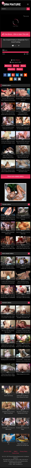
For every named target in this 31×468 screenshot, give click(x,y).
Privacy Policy (23, 451)
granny (20, 69)
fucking (16, 65)
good (24, 65)
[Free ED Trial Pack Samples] (15, 200)
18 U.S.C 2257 (7, 451)
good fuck (12, 69)
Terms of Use (15, 453)
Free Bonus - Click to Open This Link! (16, 34)
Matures (18, 60)
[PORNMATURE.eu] (13, 3)
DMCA (15, 451)
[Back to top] (26, 463)
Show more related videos (15, 176)
